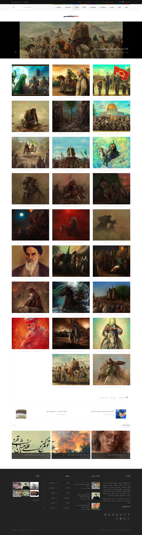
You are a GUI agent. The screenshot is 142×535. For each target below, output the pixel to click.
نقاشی (88, 493)
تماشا (84, 7)
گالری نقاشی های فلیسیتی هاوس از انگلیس (102, 411)
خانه (126, 7)
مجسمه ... (49, 508)
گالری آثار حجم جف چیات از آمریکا (82, 485)
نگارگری (49, 493)
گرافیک (63, 488)
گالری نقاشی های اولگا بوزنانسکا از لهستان (84, 495)
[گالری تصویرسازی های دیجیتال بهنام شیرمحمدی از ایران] (111, 80)
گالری (76, 7)
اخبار (119, 7)
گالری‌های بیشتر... (35, 500)
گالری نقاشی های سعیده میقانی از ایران (38, 455)
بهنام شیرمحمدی (103, 397)
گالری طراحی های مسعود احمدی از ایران (78, 455)
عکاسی (49, 498)
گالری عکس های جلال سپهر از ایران (119, 455)
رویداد (112, 7)
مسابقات (103, 7)
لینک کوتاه (114, 52)
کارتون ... (49, 503)
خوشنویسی (49, 483)
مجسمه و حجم (86, 482)
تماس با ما (88, 2)
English (79, 2)
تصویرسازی (113, 397)
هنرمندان (68, 7)
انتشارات (58, 7)
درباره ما (96, 2)
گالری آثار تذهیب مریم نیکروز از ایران (56, 411)
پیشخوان (93, 7)
